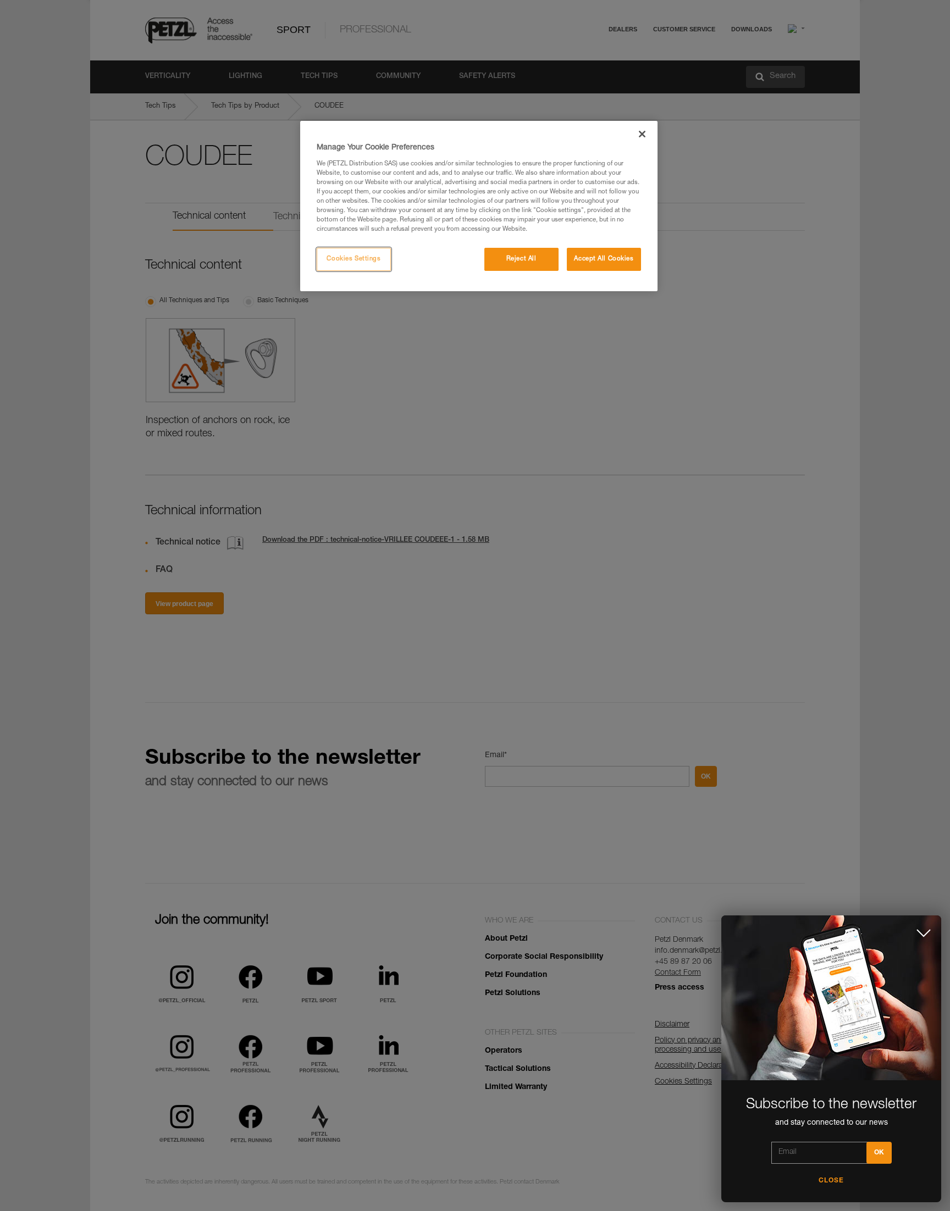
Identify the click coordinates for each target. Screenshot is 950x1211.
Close (831, 1180)
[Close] (642, 134)
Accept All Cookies (603, 259)
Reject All (521, 259)
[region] (479, 206)
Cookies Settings (353, 259)
